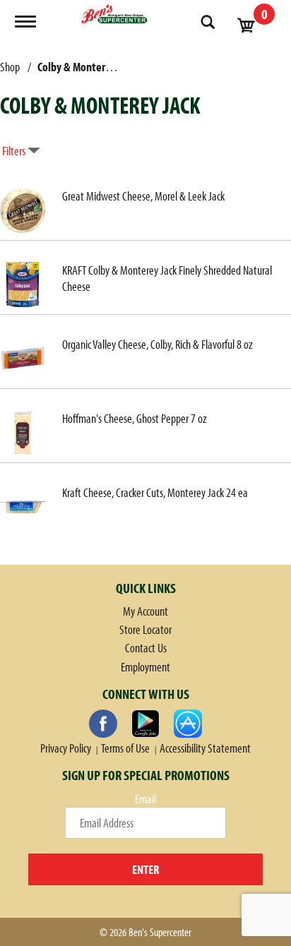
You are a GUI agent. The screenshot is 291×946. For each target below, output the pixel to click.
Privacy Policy (65, 748)
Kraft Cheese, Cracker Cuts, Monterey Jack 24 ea (155, 492)
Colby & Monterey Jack (86, 67)
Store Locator (145, 629)
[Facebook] (103, 724)
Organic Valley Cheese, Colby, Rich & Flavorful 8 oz (157, 344)
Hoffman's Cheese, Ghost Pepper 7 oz (134, 418)
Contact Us (146, 647)
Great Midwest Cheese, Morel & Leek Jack (143, 196)
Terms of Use (125, 748)
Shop (10, 67)
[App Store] (188, 724)
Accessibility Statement (205, 748)
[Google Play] (145, 724)
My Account (145, 611)
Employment (145, 666)
